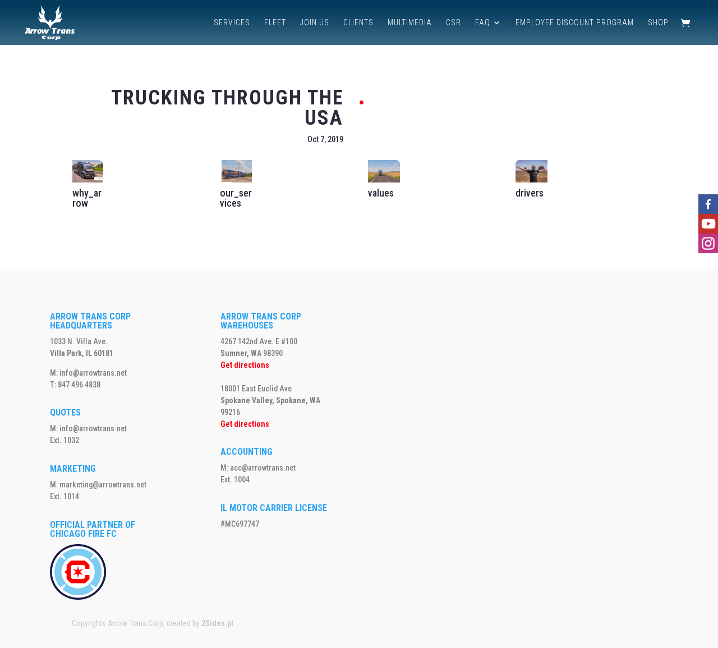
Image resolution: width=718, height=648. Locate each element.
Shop (658, 23)
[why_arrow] (88, 179)
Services (232, 23)
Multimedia (410, 23)
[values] (384, 179)
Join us (314, 23)
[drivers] (531, 179)
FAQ (482, 23)
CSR (453, 23)
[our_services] (236, 179)
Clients (358, 23)
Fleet (275, 23)
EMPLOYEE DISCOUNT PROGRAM (575, 23)
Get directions (244, 364)
